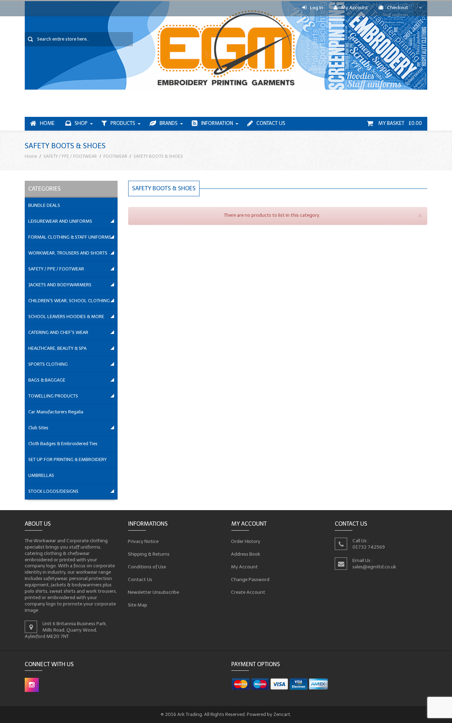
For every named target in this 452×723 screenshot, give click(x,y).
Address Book (245, 554)
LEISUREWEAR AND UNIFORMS (60, 221)
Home (47, 123)
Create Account (248, 592)
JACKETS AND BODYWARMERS (59, 284)
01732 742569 (368, 547)
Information (217, 123)
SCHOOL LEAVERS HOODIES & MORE (66, 316)
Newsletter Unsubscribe (153, 592)
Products (123, 123)
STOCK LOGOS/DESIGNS (53, 491)
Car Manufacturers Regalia (55, 411)
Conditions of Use (147, 566)
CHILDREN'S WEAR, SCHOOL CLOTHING (69, 300)
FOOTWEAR (115, 156)
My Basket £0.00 (399, 123)
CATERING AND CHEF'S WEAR (58, 332)
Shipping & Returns (149, 554)
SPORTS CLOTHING (48, 364)
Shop (81, 123)
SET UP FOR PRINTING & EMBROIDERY (67, 459)
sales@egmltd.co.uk (374, 566)
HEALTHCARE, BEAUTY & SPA (57, 348)
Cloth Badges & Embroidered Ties (62, 443)
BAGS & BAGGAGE (46, 380)
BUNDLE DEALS (44, 205)
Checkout (397, 8)
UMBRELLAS (41, 475)
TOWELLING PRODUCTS (53, 396)
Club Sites (38, 427)
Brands (169, 123)
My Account (354, 8)
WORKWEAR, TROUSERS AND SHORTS (67, 253)
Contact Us (270, 123)
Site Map (137, 605)
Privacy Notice (143, 541)
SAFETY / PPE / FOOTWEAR (70, 156)
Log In (316, 8)
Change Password (250, 579)
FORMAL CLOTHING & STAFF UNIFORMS (69, 237)
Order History (245, 541)
